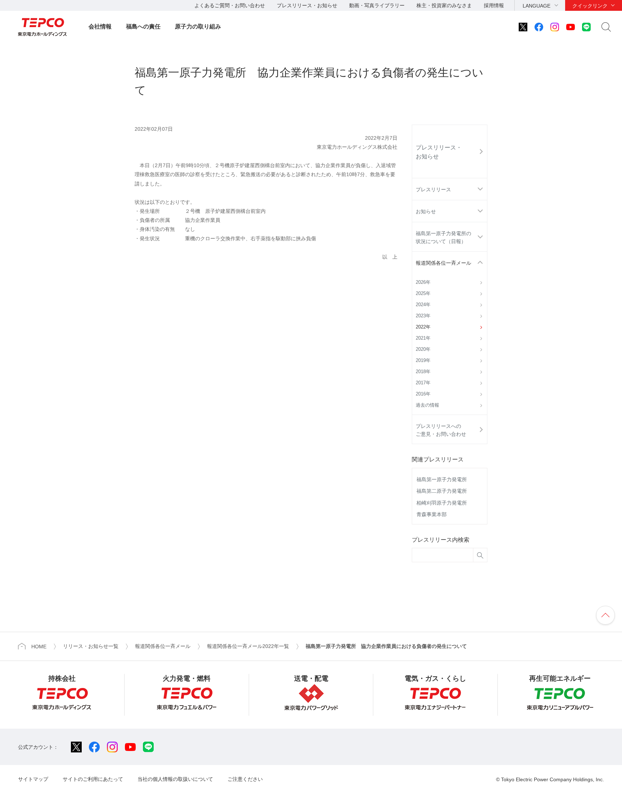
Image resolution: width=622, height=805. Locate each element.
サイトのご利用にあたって (93, 779)
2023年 (423, 315)
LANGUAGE (536, 6)
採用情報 (494, 5)
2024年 (423, 304)
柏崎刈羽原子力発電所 (441, 503)
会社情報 (100, 26)
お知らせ (426, 211)
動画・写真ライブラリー (377, 5)
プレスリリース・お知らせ (307, 5)
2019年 (423, 360)
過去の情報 (427, 405)
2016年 (423, 394)
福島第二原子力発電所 (441, 491)
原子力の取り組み (198, 26)
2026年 (423, 282)
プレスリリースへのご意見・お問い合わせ (441, 430)
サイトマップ (33, 779)
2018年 (423, 371)
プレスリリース (433, 189)
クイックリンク (590, 6)
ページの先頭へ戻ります (605, 615)
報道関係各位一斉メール (443, 263)
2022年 (423, 327)
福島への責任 (143, 26)
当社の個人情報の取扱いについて (175, 779)
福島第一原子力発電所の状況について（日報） (443, 237)
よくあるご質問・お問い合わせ (229, 5)
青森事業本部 (431, 514)
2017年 (423, 382)
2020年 (423, 349)
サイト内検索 (606, 27)
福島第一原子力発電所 (441, 479)
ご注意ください (245, 779)
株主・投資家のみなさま (444, 5)
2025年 (423, 293)
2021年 (423, 338)
